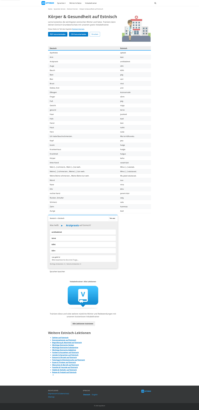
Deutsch (86, 394)
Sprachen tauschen (57, 271)
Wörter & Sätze (75, 3)
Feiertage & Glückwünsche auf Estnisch (68, 360)
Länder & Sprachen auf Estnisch (65, 355)
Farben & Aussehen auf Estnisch (65, 352)
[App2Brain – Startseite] (47, 3)
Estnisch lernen (72, 9)
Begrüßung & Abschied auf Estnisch (67, 342)
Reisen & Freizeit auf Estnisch (64, 372)
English (95, 394)
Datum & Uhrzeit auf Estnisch (64, 357)
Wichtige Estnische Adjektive (64, 350)
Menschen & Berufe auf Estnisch (65, 365)
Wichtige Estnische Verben (63, 345)
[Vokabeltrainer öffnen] (83, 297)
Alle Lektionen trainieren (83, 324)
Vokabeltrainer (91, 3)
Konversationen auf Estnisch (64, 340)
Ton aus (112, 218)
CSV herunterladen (78, 34)
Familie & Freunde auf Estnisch (65, 367)
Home (50, 9)
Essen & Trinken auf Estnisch (64, 362)
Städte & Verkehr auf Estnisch (64, 370)
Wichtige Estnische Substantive (65, 347)
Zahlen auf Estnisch (60, 337)
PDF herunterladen (58, 34)
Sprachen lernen (59, 9)
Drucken (95, 34)
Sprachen (61, 3)
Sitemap (51, 397)
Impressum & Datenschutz (58, 393)
